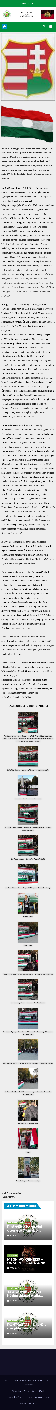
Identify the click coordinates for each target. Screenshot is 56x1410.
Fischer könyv (30, 1391)
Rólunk (41, 1391)
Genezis (22, 1403)
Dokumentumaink (41, 1397)
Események (12, 1223)
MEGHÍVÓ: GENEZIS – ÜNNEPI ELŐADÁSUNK (26, 1261)
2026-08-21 (15, 1236)
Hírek (22, 1223)
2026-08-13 (15, 1333)
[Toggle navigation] (51, 26)
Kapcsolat (33, 1403)
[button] (44, 26)
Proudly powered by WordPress (18, 1380)
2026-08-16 (15, 1301)
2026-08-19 (15, 1268)
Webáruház (16, 1391)
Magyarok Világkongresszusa (19, 1397)
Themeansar (28, 1384)
